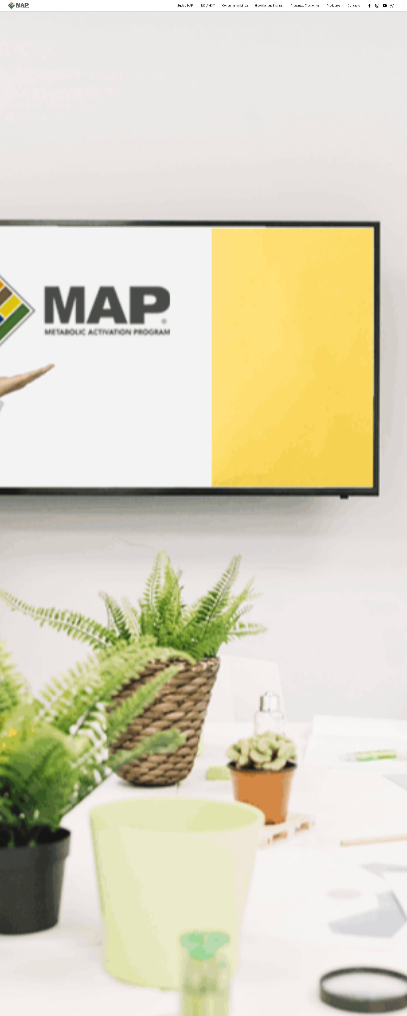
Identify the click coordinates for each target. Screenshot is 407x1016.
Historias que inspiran (269, 5)
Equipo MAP (185, 5)
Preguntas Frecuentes (305, 5)
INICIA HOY (207, 5)
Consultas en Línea (235, 5)
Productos (333, 5)
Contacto (354, 5)
